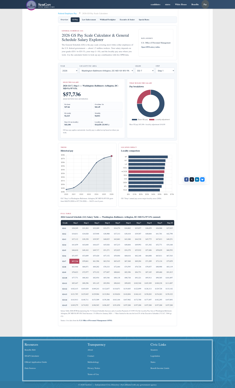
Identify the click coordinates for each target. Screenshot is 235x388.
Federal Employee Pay (67, 13)
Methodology (93, 362)
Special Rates (144, 19)
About (90, 349)
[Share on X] (192, 179)
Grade (138, 66)
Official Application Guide (36, 362)
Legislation (155, 355)
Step (158, 66)
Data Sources (30, 368)
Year (62, 66)
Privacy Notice (94, 368)
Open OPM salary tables (150, 47)
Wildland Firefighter (108, 19)
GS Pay (75, 19)
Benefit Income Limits (160, 368)
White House (181, 4)
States (153, 362)
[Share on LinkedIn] (197, 179)
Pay (205, 4)
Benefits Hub (30, 349)
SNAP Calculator (32, 355)
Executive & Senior (127, 19)
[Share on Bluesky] (202, 179)
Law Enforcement (89, 19)
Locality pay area (88, 66)
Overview (64, 19)
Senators (154, 349)
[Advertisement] (194, 49)
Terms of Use (93, 374)
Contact (91, 355)
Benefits (195, 4)
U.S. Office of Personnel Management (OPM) (95, 320)
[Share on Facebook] (186, 179)
